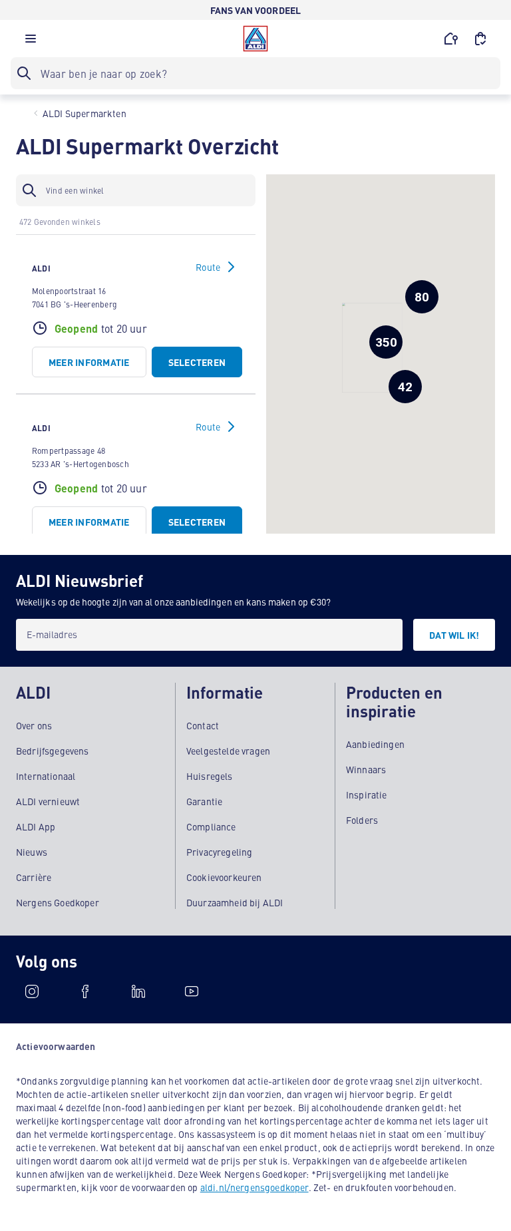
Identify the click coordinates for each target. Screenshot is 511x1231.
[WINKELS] (451, 39)
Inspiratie (366, 794)
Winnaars (366, 769)
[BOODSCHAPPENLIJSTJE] (480, 39)
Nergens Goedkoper (57, 902)
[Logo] (255, 38)
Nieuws (31, 851)
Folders (362, 819)
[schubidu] (85, 991)
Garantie (204, 801)
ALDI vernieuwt (48, 801)
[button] (31, 42)
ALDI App (35, 826)
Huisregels (209, 776)
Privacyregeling (219, 851)
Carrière (33, 877)
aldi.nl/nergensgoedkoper (254, 1187)
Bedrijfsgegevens (52, 750)
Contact (202, 725)
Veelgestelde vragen (228, 750)
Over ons (34, 725)
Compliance (211, 826)
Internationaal (45, 776)
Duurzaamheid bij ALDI (234, 902)
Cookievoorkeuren (224, 877)
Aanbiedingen (375, 744)
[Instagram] (32, 991)
